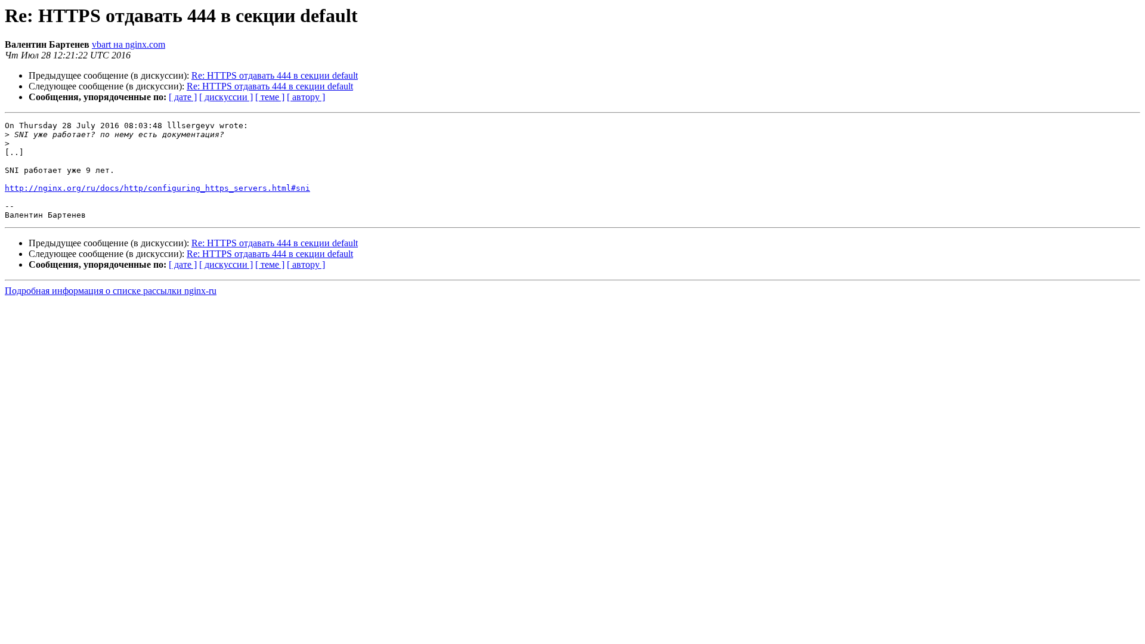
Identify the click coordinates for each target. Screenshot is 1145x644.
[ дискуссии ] (226, 97)
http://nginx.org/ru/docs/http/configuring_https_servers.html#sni (157, 188)
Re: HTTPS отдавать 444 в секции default (274, 75)
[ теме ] (269, 97)
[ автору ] (306, 97)
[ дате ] (183, 97)
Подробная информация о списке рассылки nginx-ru (110, 291)
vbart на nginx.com (128, 44)
